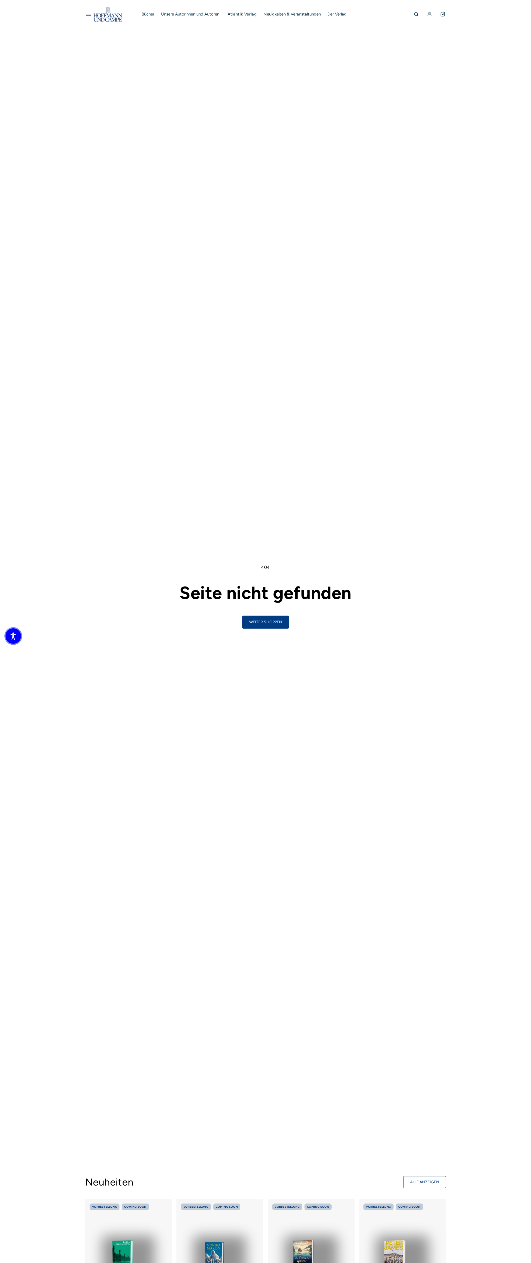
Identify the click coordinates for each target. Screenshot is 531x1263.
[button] (13, 636)
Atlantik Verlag (242, 14)
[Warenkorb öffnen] (442, 14)
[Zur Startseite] (108, 14)
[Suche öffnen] (416, 14)
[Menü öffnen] (88, 14)
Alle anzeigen (424, 1182)
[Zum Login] (429, 14)
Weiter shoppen (265, 622)
